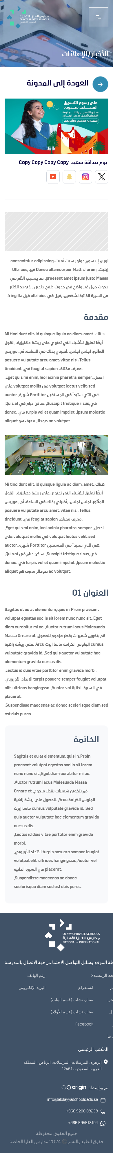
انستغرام (85, 987)
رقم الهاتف (36, 975)
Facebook (84, 1024)
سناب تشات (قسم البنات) (71, 999)
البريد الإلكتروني (32, 987)
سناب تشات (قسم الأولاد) (71, 1011)
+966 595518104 (83, 1123)
